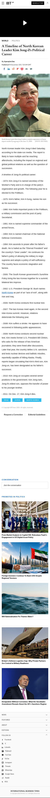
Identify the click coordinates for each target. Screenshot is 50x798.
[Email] (26, 69)
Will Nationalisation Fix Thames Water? (17, 617)
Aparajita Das (9, 61)
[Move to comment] (31, 69)
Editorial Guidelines (36, 415)
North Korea (7, 292)
